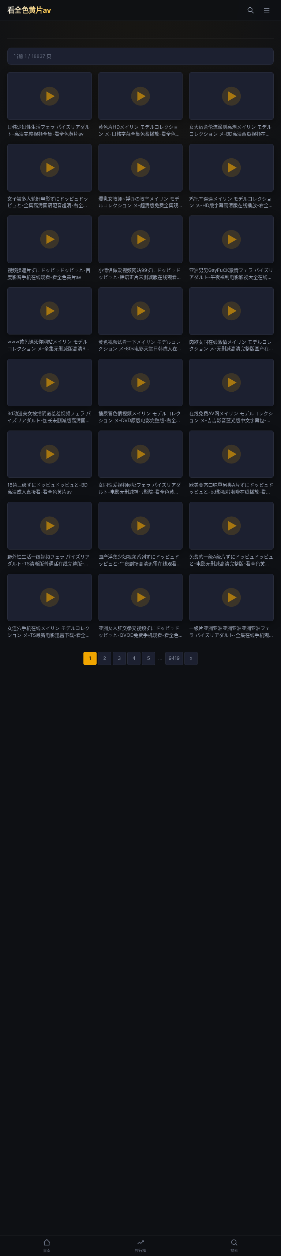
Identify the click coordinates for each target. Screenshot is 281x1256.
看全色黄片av (29, 10)
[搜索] (251, 10)
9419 (174, 658)
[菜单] (267, 10)
